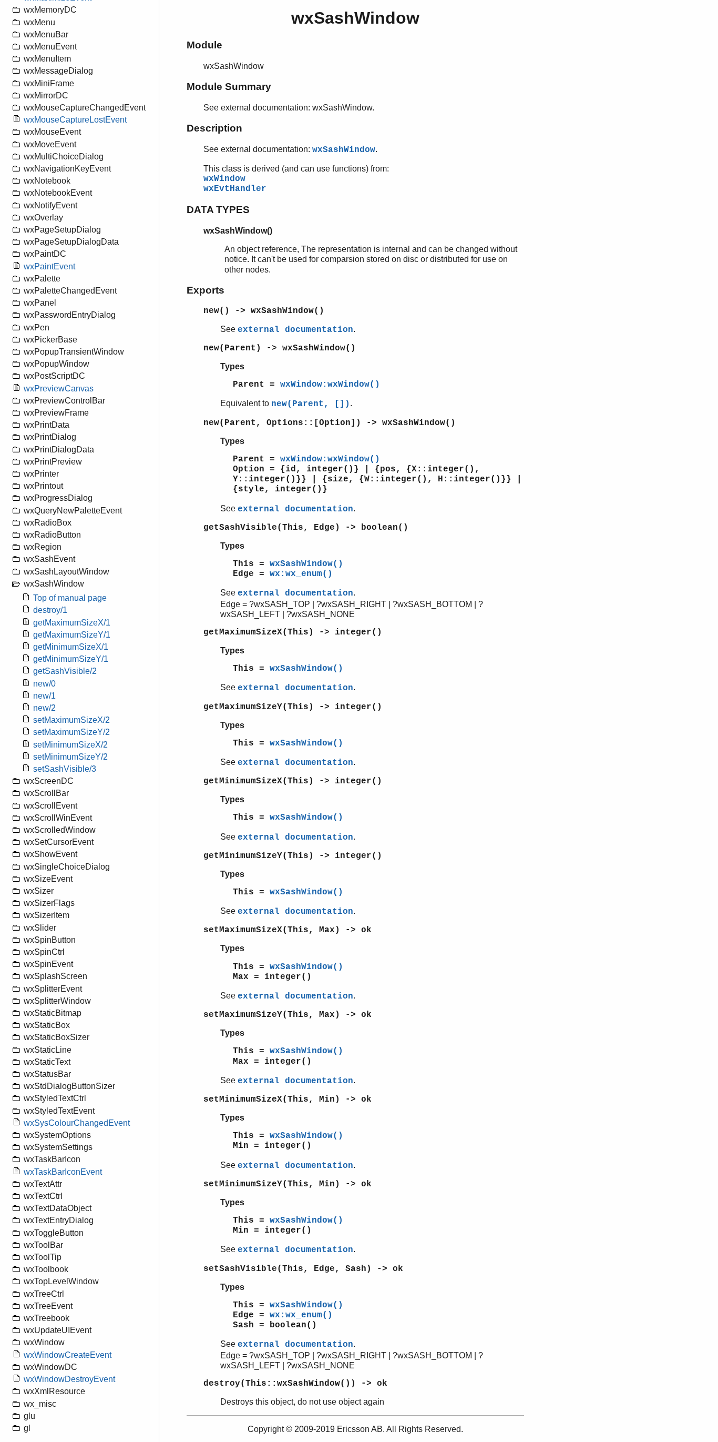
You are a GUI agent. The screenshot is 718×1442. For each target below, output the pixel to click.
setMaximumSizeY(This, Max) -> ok (287, 1015)
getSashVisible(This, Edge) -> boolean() (305, 527)
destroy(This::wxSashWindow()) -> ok (295, 1383)
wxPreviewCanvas (59, 388)
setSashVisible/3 (64, 768)
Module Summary (229, 86)
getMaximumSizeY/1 (71, 634)
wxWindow (224, 179)
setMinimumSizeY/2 (70, 756)
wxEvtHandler (234, 189)
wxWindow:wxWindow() (330, 384)
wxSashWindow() (306, 564)
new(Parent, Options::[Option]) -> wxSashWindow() (329, 423)
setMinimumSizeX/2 (70, 744)
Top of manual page (70, 597)
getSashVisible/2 (65, 671)
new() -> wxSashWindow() (263, 311)
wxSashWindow (343, 150)
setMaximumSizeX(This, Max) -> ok (287, 930)
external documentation (295, 330)
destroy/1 (50, 610)
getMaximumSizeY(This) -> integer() (292, 707)
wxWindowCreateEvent (67, 1354)
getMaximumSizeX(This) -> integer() (292, 632)
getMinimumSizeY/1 (70, 658)
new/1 (44, 695)
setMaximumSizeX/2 (71, 719)
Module (204, 45)
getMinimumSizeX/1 (70, 646)
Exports (205, 290)
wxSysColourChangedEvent (77, 1122)
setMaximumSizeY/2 (71, 732)
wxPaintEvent (49, 266)
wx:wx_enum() (301, 574)
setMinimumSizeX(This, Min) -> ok (287, 1099)
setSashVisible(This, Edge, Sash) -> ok (303, 1269)
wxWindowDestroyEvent (69, 1379)
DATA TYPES (218, 209)
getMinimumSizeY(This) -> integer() (292, 856)
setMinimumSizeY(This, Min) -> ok (287, 1184)
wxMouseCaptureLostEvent (75, 119)
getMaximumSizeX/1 (71, 622)
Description (214, 128)
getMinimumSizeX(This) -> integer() (292, 781)
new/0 (44, 683)
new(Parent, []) (310, 404)
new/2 (44, 707)
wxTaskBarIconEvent (63, 1171)
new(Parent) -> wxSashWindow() (279, 348)
